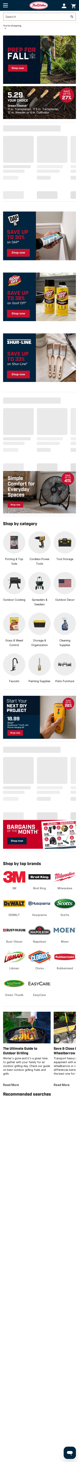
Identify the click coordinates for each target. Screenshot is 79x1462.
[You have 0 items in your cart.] (73, 5)
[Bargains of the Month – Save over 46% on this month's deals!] (39, 834)
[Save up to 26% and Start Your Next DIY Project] (39, 717)
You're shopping (12, 25)
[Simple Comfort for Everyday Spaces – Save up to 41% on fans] (39, 491)
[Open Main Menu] (5, 5)
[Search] (72, 16)
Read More (11, 1085)
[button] (64, 5)
